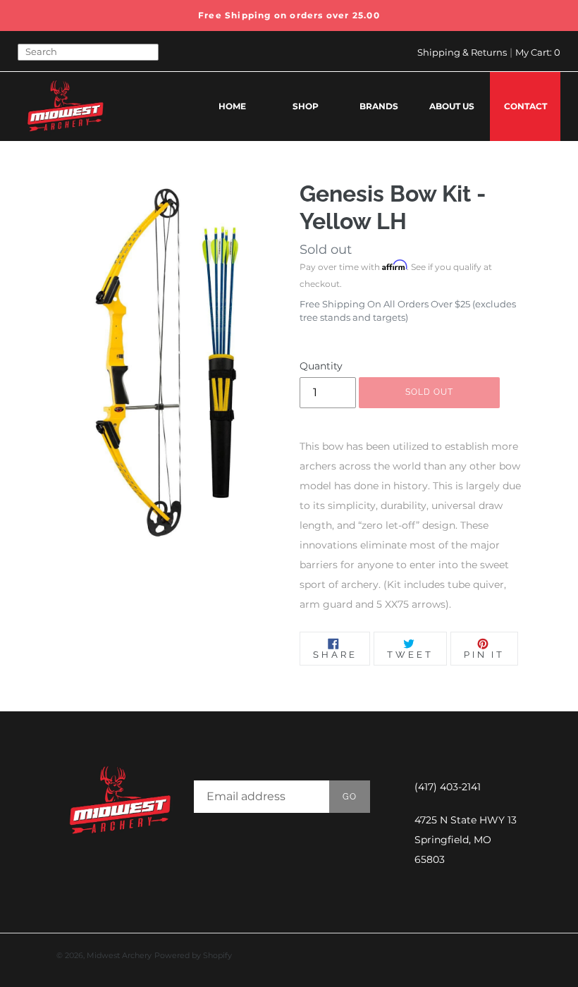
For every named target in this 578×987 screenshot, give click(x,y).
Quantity (321, 366)
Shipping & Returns (462, 52)
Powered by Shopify (193, 955)
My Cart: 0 (537, 52)
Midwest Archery (119, 955)
